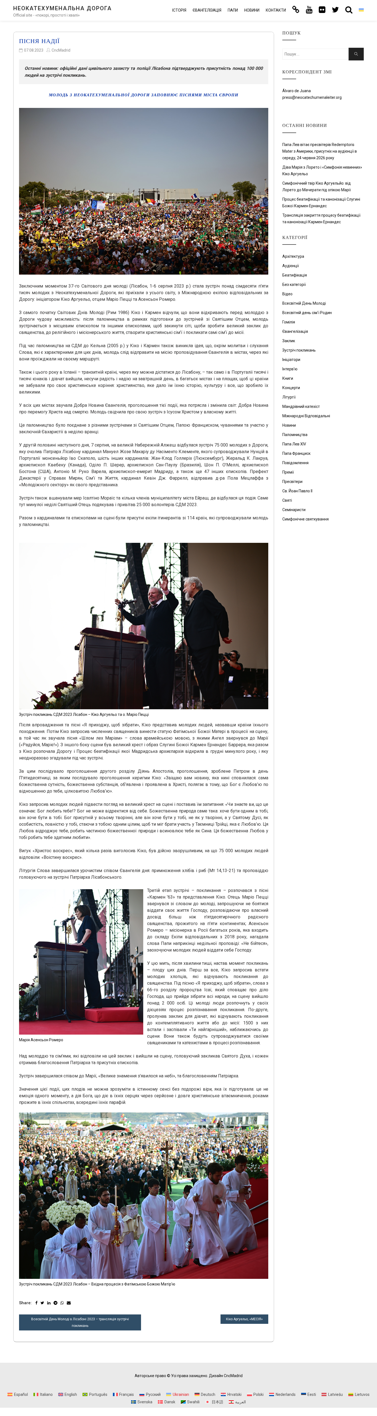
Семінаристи (294, 510)
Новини (251, 10)
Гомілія (288, 322)
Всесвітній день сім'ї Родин (307, 312)
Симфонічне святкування (305, 519)
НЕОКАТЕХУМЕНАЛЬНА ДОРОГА (62, 8)
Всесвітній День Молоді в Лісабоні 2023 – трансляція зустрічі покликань (80, 1322)
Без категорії (294, 284)
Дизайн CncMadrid (226, 1376)
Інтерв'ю (290, 369)
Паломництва (294, 434)
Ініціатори (291, 359)
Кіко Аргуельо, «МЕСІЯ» (244, 1319)
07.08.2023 (33, 50)
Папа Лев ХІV (294, 444)
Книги (287, 378)
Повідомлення (295, 463)
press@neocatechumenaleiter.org (312, 97)
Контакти (276, 10)
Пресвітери (292, 481)
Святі (287, 500)
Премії (288, 472)
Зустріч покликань (299, 350)
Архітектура (293, 256)
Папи (233, 10)
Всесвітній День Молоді (304, 303)
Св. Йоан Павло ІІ (297, 491)
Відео (287, 294)
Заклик (288, 341)
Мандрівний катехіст (301, 406)
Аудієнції (290, 266)
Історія (179, 10)
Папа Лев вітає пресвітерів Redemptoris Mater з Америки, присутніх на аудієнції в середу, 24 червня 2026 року (319, 151)
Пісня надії (39, 41)
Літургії (289, 397)
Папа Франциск (296, 453)
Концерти (291, 388)
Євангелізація (207, 10)
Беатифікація (294, 275)
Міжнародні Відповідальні (306, 416)
